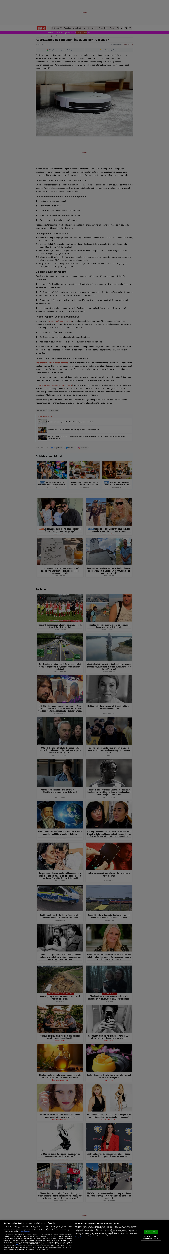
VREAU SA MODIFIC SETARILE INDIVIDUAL (151, 1237)
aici (17, 1244)
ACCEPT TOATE (151, 1232)
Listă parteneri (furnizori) (83, 1237)
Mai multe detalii (25, 1231)
